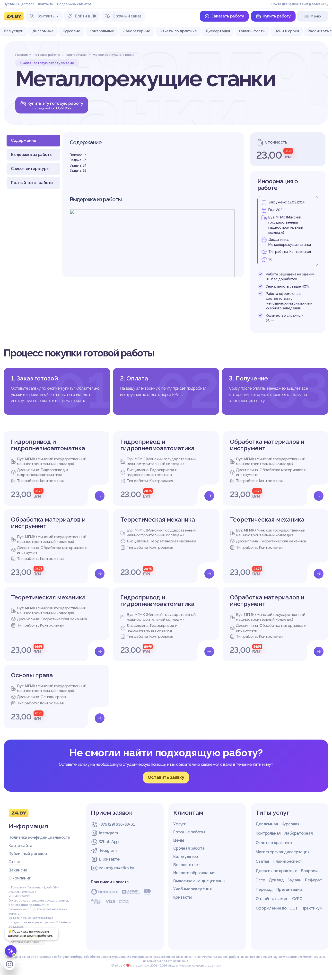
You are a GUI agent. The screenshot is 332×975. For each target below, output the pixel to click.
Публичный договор (19, 4)
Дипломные (43, 31)
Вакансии (18, 870)
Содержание (23, 140)
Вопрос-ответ (186, 864)
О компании (20, 878)
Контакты (45, 4)
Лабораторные (136, 31)
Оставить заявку (166, 777)
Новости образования (194, 872)
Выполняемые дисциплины (199, 881)
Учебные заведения (192, 889)
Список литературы (30, 168)
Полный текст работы (32, 182)
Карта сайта (20, 845)
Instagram (108, 833)
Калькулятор (185, 856)
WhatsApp (109, 841)
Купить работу (277, 16)
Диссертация (218, 31)
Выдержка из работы (31, 154)
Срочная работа (188, 848)
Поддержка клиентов (74, 4)
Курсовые (71, 31)
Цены (178, 840)
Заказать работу (227, 16)
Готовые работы (189, 832)
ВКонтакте (109, 859)
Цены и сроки (286, 31)
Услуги (179, 824)
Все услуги (13, 31)
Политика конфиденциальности (39, 837)
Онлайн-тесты (252, 31)
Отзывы (16, 862)
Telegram (108, 850)
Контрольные (101, 31)
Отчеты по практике (178, 31)
